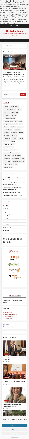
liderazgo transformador (10, 150)
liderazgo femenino (9, 144)
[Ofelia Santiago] (3, 325)
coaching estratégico (9, 118)
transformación (8, 167)
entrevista (6, 132)
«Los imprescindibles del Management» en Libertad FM (14, 62)
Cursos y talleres (8, 215)
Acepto (14, 425)
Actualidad (7, 68)
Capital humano (7, 209)
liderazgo (21, 138)
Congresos (6, 212)
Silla (5, 164)
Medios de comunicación (15, 68)
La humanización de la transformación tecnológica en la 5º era (14, 371)
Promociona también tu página (8, 326)
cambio (6, 112)
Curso (21, 124)
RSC (5, 161)
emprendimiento (8, 129)
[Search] (25, 40)
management (7, 152)
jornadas (14, 138)
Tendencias (6, 230)
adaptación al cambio (9, 109)
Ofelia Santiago (14, 31)
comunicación (19, 121)
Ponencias (6, 224)
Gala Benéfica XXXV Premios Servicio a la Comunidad (14, 348)
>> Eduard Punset (7, 312)
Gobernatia (7, 135)
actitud (6, 106)
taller (15, 164)
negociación (7, 155)
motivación (16, 152)
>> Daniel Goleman (8, 316)
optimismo (7, 158)
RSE (9, 161)
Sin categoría (7, 227)
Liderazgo (6, 218)
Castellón (6, 115)
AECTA (19, 109)
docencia (6, 126)
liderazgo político (8, 147)
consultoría (14, 124)
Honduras (14, 135)
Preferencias (14, 434)
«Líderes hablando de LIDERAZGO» (12, 195)
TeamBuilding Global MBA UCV (11, 192)
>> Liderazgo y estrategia (10, 314)
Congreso (6, 124)
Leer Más (6, 86)
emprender (20, 126)
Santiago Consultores (18, 161)
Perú (23, 158)
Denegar (14, 429)
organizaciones (16, 158)
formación (14, 132)
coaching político (8, 121)
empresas (17, 129)
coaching (13, 115)
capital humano (14, 112)
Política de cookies (14, 437)
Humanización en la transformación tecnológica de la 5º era (14, 395)
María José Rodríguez (8, 76)
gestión (21, 132)
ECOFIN (13, 126)
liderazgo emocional (9, 141)
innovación (7, 138)
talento (10, 164)
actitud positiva (14, 106)
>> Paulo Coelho (7, 318)
